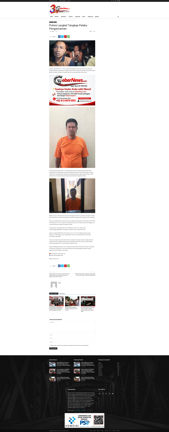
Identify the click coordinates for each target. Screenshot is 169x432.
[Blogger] (99, 393)
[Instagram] (113, 1)
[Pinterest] (65, 36)
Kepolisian (55, 20)
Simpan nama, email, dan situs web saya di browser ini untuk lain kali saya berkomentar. (70, 345)
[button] (118, 16)
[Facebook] (111, 1)
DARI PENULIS (62, 293)
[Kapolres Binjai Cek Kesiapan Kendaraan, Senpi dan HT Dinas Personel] (72, 301)
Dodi (53, 31)
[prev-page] (50, 314)
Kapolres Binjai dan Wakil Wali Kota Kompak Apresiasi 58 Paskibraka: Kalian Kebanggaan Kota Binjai (56, 309)
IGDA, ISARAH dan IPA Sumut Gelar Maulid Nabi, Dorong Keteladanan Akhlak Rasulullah (63, 364)
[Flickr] (106, 393)
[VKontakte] (112, 393)
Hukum (55, 22)
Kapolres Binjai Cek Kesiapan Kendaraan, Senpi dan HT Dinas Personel (71, 309)
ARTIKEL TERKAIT (53, 293)
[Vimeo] (117, 1)
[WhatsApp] (68, 36)
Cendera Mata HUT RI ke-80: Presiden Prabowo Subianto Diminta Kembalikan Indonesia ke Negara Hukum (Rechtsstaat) (59, 275)
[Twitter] (115, 1)
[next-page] (52, 314)
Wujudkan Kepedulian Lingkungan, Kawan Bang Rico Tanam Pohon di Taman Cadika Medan (85, 274)
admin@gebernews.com (80, 410)
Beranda (50, 20)
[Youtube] (119, 1)
